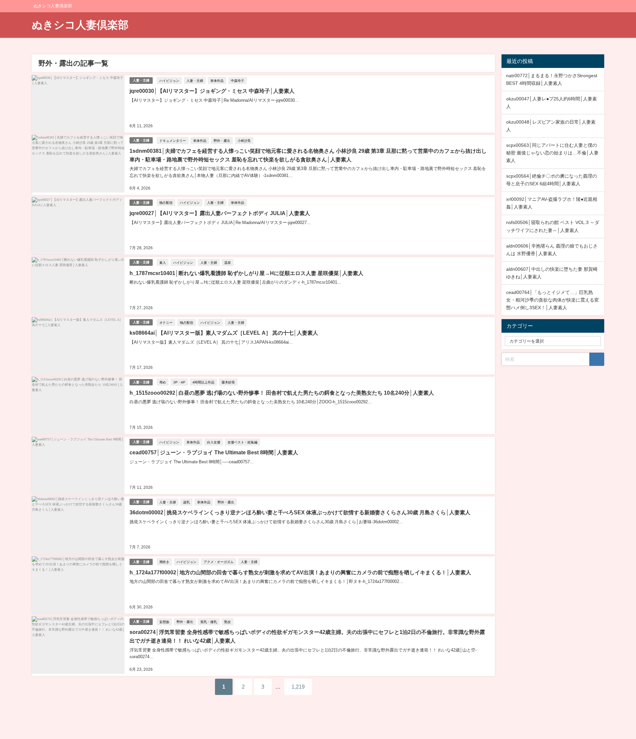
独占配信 (166, 202)
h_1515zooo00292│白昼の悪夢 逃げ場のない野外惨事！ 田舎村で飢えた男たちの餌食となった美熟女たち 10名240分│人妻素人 (282, 392)
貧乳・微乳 (208, 621)
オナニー (166, 322)
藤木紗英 (228, 382)
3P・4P (179, 382)
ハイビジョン (169, 80)
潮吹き (164, 561)
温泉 (227, 262)
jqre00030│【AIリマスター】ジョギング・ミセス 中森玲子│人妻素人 (212, 90)
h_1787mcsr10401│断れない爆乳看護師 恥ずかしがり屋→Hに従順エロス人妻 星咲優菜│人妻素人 (246, 273)
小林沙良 (244, 140)
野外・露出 (222, 140)
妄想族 (164, 621)
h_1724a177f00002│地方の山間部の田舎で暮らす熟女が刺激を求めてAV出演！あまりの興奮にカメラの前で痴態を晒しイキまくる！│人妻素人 (300, 572)
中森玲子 (237, 80)
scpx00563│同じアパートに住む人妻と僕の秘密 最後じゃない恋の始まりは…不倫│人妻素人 (552, 153)
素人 (162, 262)
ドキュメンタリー (172, 140)
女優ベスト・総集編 (242, 442)
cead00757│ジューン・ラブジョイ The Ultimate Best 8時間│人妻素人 (214, 452)
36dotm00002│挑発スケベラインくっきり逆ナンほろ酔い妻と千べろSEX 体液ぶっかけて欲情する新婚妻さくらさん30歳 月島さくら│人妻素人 (300, 512)
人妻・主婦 (141, 80)
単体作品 (217, 80)
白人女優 (213, 442)
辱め (162, 382)
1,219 (298, 686)
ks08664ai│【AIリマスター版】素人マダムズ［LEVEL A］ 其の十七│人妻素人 (224, 332)
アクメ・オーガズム (219, 561)
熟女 (227, 621)
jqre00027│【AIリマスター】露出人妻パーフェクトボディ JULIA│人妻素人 (220, 213)
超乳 (186, 502)
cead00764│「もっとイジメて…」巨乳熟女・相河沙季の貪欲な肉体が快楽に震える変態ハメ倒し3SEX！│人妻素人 (552, 300)
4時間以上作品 (203, 382)
